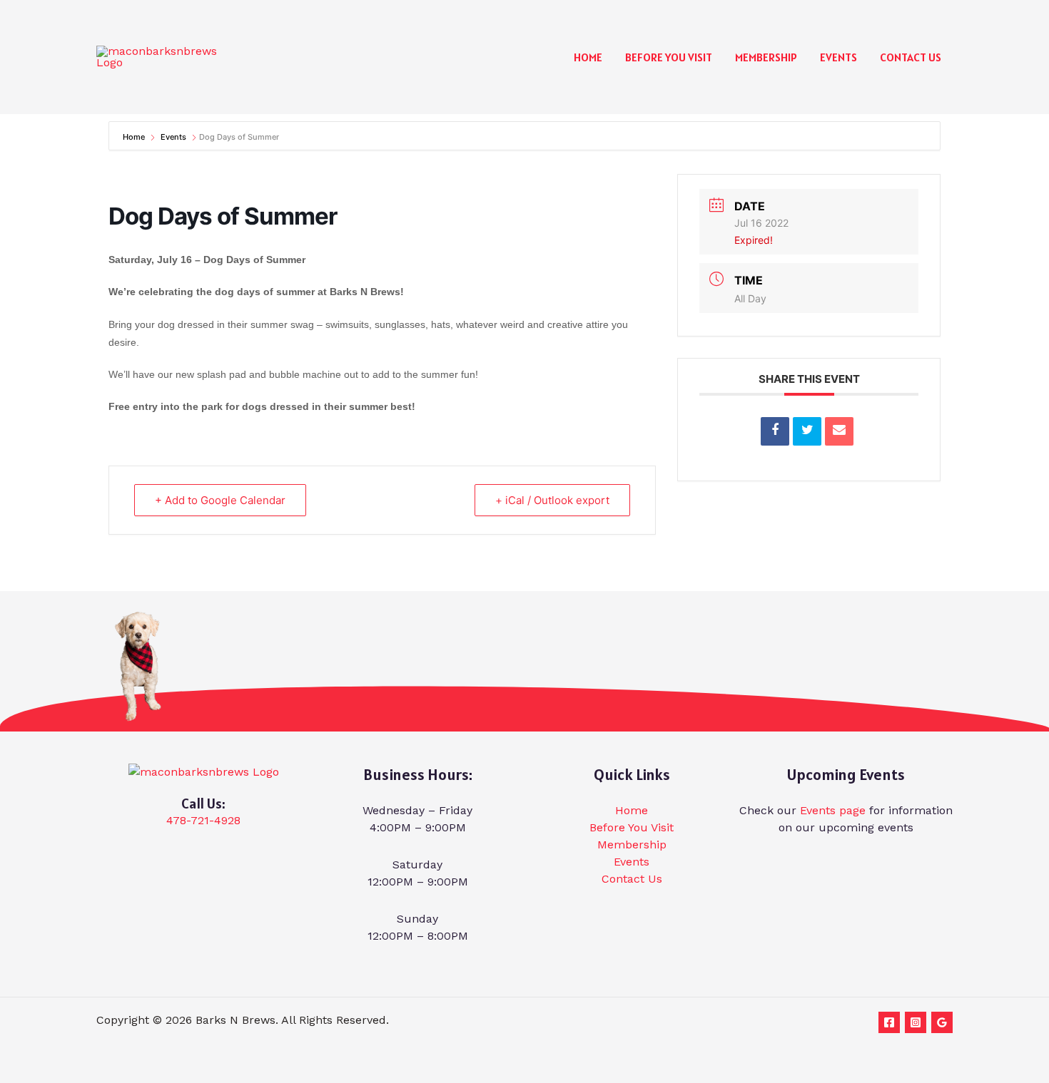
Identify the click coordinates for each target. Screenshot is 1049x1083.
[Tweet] (807, 431)
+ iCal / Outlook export (552, 500)
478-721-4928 (203, 820)
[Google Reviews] (942, 1022)
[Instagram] (915, 1022)
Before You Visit (668, 57)
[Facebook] (889, 1022)
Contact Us (910, 57)
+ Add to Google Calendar (220, 500)
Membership (766, 57)
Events (838, 57)
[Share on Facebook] (775, 431)
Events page (833, 810)
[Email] (839, 431)
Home (588, 57)
